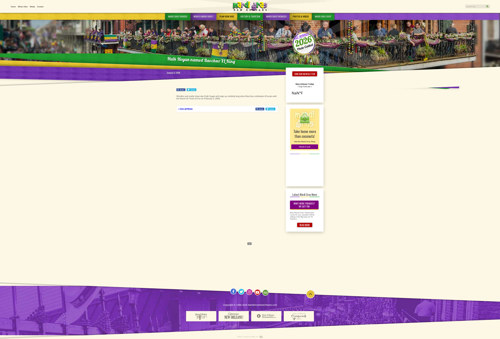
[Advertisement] (305, 169)
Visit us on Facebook (233, 294)
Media (32, 7)
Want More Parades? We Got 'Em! (304, 204)
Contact (40, 7)
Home (13, 7)
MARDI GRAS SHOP (323, 16)
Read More (305, 225)
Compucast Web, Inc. (251, 337)
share (181, 90)
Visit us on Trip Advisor (265, 295)
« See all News (185, 109)
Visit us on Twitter (241, 294)
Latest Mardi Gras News (304, 194)
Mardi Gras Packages (276, 16)
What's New (23, 7)
